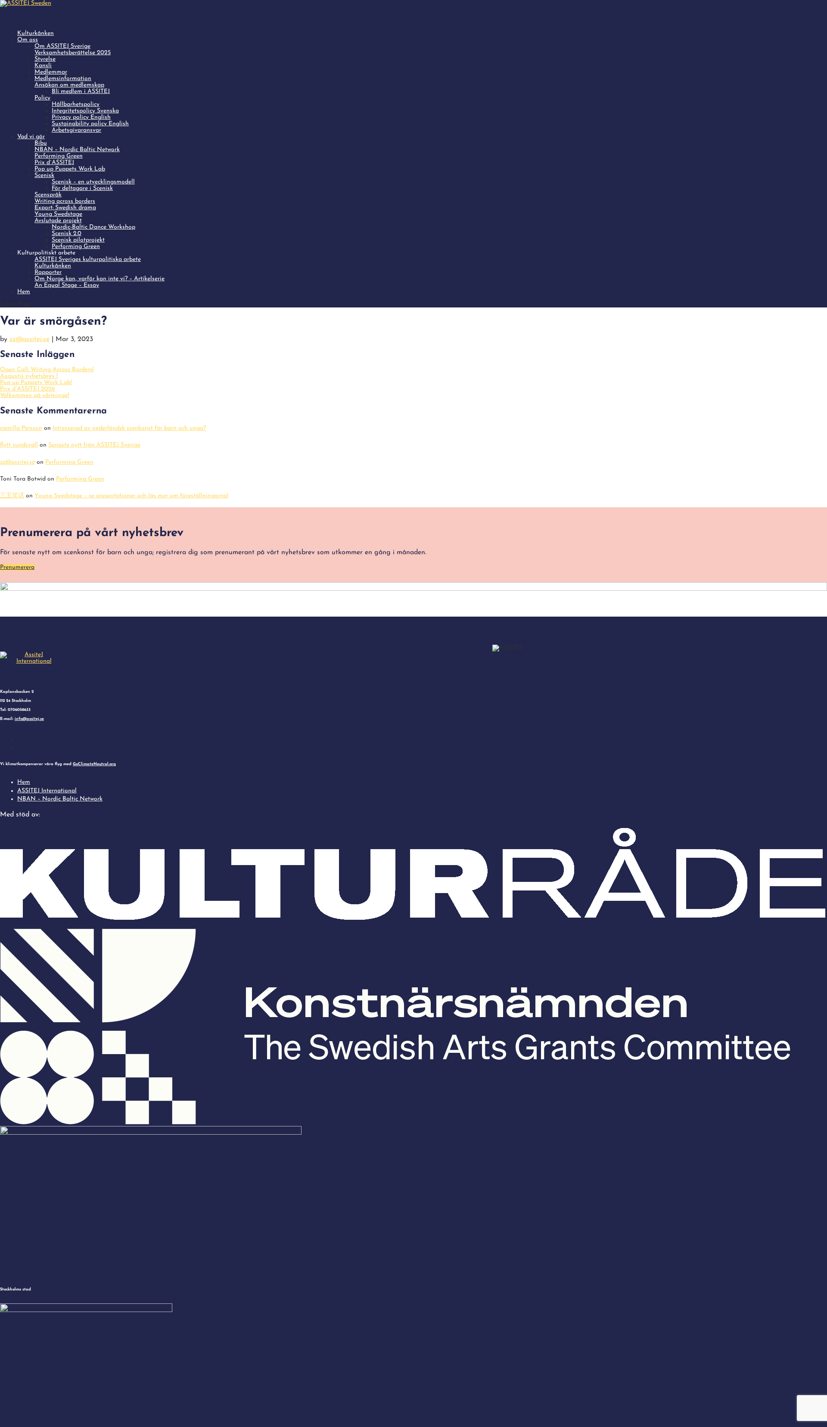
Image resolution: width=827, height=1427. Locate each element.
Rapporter (48, 272)
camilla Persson (21, 428)
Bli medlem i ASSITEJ (81, 91)
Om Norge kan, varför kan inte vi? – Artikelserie (99, 279)
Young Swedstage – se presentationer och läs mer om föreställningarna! (131, 496)
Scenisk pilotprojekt (78, 240)
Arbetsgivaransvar (76, 130)
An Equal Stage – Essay (66, 285)
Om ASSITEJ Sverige (62, 46)
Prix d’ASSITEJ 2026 (27, 389)
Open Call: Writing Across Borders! (47, 369)
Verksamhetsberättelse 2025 (72, 53)
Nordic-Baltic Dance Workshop (93, 227)
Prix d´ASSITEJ (54, 162)
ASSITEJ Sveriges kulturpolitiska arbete (87, 259)
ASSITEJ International (47, 791)
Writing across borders (64, 201)
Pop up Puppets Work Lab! (36, 382)
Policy (42, 98)
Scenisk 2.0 (66, 233)
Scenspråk (48, 195)
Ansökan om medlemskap (69, 85)
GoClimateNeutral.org (94, 764)
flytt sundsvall (19, 445)
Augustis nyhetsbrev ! (29, 376)
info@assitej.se (29, 719)
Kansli (43, 65)
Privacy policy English (81, 117)
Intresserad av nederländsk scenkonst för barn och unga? (129, 428)
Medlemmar (50, 72)
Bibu (40, 143)
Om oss (27, 40)
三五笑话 (12, 496)
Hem (23, 292)
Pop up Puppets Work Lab (69, 169)
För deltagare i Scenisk (82, 188)
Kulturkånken (52, 266)
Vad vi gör (31, 136)
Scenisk (44, 175)
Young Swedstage (58, 214)
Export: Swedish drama (65, 208)
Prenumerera (17, 567)
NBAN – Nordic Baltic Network (77, 149)
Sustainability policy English (90, 124)
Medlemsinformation (62, 78)
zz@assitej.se (29, 339)
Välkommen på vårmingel (34, 395)
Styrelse (45, 59)
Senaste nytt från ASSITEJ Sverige (94, 445)
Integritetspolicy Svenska (85, 111)
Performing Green (58, 156)
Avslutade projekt (58, 220)
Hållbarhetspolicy (75, 104)
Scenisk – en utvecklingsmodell (93, 182)
